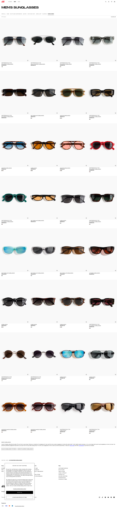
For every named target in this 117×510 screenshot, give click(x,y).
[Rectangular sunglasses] (43, 93)
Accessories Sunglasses (15, 460)
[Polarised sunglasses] (14, 40)
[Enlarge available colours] (2, 66)
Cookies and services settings (19, 497)
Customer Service (63, 468)
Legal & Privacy (62, 472)
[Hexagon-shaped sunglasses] (14, 407)
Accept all (19, 492)
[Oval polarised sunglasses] (43, 40)
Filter (112, 16)
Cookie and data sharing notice (19, 488)
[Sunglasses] (43, 145)
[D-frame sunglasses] (102, 250)
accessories (81, 445)
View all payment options (19, 506)
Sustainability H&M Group (36, 471)
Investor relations (35, 474)
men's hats (72, 445)
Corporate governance (36, 476)
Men (15, 1)
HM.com (3, 460)
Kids (19, 1)
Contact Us (61, 474)
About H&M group (34, 469)
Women (10, 1)
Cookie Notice (62, 477)
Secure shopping (62, 476)
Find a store (61, 471)
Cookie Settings (62, 479)
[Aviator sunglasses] (73, 93)
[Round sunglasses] (14, 354)
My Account (61, 469)
